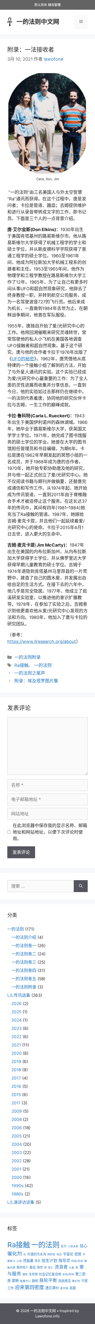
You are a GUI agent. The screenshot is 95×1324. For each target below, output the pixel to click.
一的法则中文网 (38, 21)
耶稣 (15, 1280)
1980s (17, 1194)
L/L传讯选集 (18, 995)
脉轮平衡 (48, 1280)
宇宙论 (68, 1254)
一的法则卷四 (23, 970)
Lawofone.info (47, 1316)
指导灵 (64, 1260)
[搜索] (81, 886)
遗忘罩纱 (52, 1288)
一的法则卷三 (23, 962)
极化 (32, 1267)
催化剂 (14, 1254)
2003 (16, 1152)
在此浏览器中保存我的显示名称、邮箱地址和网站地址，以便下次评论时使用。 (50, 832)
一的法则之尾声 (29, 673)
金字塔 (64, 1288)
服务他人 (22, 1267)
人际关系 (73, 1246)
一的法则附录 (27, 657)
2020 (16, 1053)
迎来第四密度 (29, 1287)
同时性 (51, 1254)
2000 (16, 1177)
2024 (16, 1020)
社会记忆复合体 (50, 1274)
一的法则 (43, 665)
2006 (16, 1127)
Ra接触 (21, 665)
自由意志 (64, 1281)
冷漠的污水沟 (36, 1254)
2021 (16, 1045)
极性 (40, 1267)
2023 (16, 1028)
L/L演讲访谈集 (20, 1202)
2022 (16, 1036)
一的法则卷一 (23, 945)
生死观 (33, 1274)
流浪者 (61, 1266)
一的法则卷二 (23, 953)
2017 (16, 1078)
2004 (16, 1144)
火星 (71, 1267)
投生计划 (49, 1260)
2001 (16, 1169)
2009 (16, 1111)
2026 (16, 1003)
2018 (16, 1069)
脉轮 (35, 1281)
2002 (16, 1160)
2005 (16, 1136)
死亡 (50, 1267)
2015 (16, 1094)
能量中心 (25, 1281)
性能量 (28, 1261)
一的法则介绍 (23, 937)
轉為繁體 (54, 5)
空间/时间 (68, 1274)
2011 (15, 1102)
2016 (16, 1086)
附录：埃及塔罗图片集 (36, 680)
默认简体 (40, 5)
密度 (78, 1254)
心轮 (19, 1261)
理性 (25, 1274)
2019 (16, 1061)
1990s (17, 1185)
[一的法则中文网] (9, 21)
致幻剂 (76, 1281)
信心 (83, 1245)
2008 (16, 1119)
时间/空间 (77, 1261)
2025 (16, 1011)
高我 (72, 1288)
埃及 (59, 1254)
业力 (63, 1246)
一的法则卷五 (23, 978)
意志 (37, 1261)
